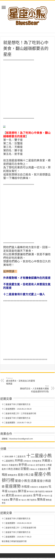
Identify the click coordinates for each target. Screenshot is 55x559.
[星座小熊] (27, 14)
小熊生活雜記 (13, 469)
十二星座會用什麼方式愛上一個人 (24, 294)
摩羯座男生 (12, 475)
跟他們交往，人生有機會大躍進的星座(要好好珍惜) (34, 389)
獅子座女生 (31, 492)
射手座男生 (40, 465)
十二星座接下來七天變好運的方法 (16, 404)
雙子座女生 (23, 500)
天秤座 (19, 460)
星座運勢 (13, 486)
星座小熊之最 (26, 474)
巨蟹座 (25, 469)
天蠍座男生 (13, 465)
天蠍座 (46, 460)
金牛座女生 (46, 496)
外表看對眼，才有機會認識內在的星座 (27, 277)
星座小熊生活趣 (26, 481)
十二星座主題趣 (7, 457)
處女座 (10, 495)
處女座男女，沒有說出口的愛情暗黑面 (20, 381)
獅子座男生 (40, 491)
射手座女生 (31, 465)
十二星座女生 (19, 456)
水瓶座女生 (34, 487)
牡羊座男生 (13, 491)
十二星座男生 (8, 461)
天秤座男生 (36, 461)
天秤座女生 (27, 461)
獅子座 (22, 491)
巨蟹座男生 (42, 469)
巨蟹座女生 (33, 469)
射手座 (23, 464)
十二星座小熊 (39, 455)
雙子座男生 (32, 500)
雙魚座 (41, 499)
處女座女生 (19, 496)
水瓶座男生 (43, 487)
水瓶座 (25, 486)
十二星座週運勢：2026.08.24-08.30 (16, 409)
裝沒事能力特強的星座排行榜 (14, 541)
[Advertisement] (27, 89)
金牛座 (37, 495)
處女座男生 (28, 495)
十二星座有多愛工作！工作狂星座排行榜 (19, 413)
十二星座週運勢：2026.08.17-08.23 (16, 422)
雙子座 (14, 499)
